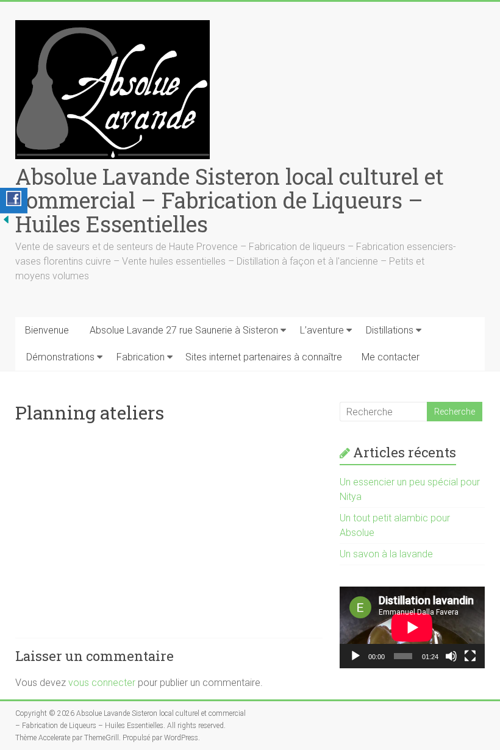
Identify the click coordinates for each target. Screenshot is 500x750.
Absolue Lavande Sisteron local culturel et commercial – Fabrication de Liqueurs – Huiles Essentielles (229, 200)
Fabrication (140, 357)
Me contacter (391, 357)
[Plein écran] (470, 656)
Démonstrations (60, 357)
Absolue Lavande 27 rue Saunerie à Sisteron (184, 330)
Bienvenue (47, 330)
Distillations (389, 330)
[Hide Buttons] (6, 219)
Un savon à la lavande (386, 554)
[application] (412, 627)
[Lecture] (355, 656)
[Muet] (451, 656)
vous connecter (101, 682)
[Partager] (13, 200)
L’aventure (322, 330)
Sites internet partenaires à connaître (263, 357)
